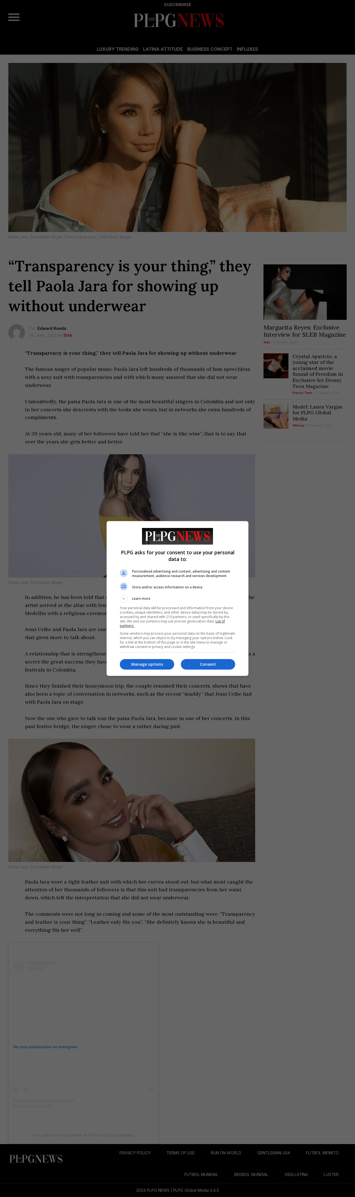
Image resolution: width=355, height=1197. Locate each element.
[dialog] (177, 598)
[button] (177, 599)
